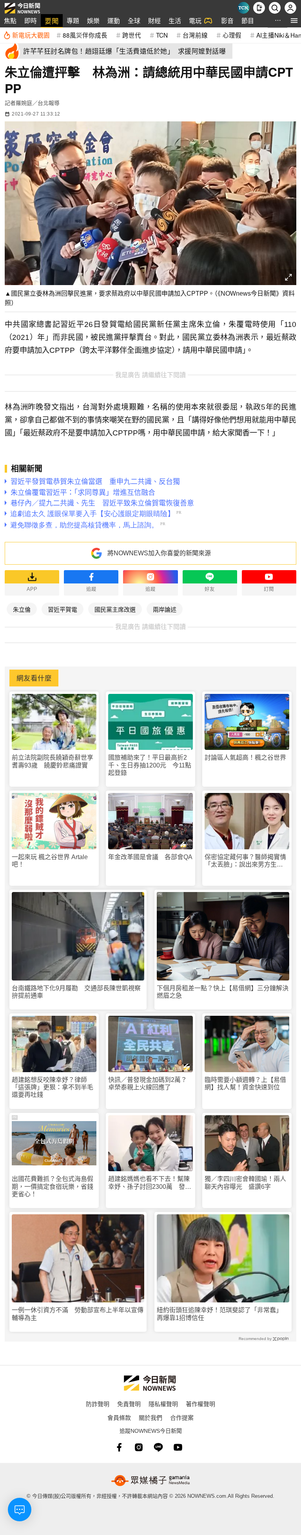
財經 (154, 20)
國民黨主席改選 (115, 609)
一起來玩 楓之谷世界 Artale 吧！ (50, 861)
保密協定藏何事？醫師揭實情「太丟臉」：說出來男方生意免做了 (245, 861)
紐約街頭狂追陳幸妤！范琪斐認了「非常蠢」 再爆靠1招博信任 (221, 1314)
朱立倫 (22, 609)
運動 (113, 20)
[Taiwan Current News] (243, 8)
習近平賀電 (62, 609)
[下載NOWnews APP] (259, 8)
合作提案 (182, 1417)
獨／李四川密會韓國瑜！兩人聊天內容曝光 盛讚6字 (245, 1183)
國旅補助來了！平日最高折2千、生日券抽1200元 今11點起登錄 (149, 765)
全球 (134, 20)
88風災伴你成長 (85, 35)
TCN (162, 35)
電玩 (195, 20)
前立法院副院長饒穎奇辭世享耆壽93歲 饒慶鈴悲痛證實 (52, 761)
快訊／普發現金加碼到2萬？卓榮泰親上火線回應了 (147, 1083)
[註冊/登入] (290, 8)
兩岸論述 (164, 609)
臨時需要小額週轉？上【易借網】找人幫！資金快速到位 (245, 1083)
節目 (247, 20)
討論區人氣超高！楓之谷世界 (245, 757)
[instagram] (139, 1447)
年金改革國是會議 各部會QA (150, 857)
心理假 (232, 35)
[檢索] (275, 8)
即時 (30, 20)
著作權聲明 (200, 1404)
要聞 (52, 20)
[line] (158, 1447)
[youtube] (178, 1447)
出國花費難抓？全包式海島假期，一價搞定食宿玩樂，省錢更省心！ (52, 1186)
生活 (175, 20)
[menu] (294, 20)
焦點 (10, 20)
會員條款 (119, 1417)
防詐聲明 (97, 1404)
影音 (227, 20)
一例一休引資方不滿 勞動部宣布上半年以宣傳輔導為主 (77, 1314)
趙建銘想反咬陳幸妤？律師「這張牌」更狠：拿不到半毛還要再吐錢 (52, 1087)
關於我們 (150, 1417)
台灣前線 (195, 35)
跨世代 (131, 35)
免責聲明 (129, 1404)
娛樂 (93, 20)
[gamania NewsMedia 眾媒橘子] (150, 1480)
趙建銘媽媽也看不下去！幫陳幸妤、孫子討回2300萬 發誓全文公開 (149, 1183)
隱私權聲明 (163, 1404)
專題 (73, 20)
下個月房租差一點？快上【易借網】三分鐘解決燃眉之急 (222, 992)
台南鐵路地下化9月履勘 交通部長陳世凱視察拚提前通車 (76, 992)
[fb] (119, 1447)
